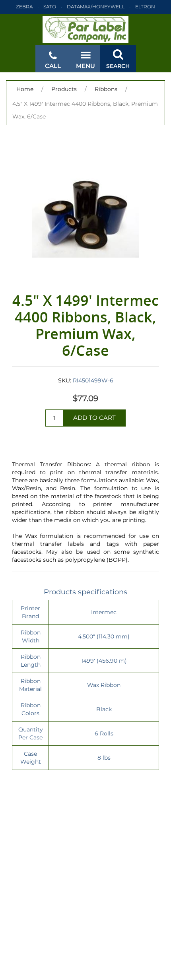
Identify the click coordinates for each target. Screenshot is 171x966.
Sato (49, 7)
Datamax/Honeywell (95, 7)
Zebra (24, 7)
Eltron (145, 7)
